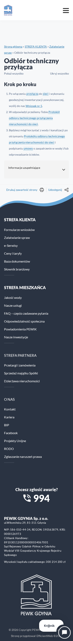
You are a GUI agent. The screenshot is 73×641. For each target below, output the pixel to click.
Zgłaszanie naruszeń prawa (23, 456)
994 (41, 498)
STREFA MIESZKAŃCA (25, 287)
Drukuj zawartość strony (21, 189)
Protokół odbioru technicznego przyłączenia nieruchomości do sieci (34, 118)
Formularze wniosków (19, 230)
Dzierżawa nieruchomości (22, 381)
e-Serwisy (11, 245)
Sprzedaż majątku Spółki (21, 373)
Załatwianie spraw (17, 237)
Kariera (9, 417)
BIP (6, 425)
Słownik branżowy (17, 269)
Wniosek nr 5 (34, 106)
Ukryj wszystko (59, 73)
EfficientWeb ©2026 (49, 636)
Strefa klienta (20, 219)
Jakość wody (13, 297)
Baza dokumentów (17, 261)
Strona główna (13, 46)
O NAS (9, 399)
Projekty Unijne (15, 441)
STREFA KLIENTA (36, 46)
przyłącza (32, 93)
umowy (28, 148)
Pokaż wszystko (14, 73)
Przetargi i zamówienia (19, 365)
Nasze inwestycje (16, 337)
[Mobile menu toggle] (66, 10)
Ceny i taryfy (13, 253)
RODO (9, 449)
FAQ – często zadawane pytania (26, 313)
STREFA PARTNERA (20, 355)
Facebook (11, 433)
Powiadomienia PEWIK (20, 329)
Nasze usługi (13, 305)
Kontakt (10, 409)
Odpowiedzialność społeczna (24, 321)
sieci (45, 93)
